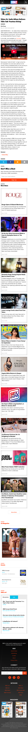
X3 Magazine (5, 523)
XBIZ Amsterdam (21, 690)
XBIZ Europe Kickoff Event (10, 609)
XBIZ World (7, 690)
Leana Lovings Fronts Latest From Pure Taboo (13, 311)
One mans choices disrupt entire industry (13, 615)
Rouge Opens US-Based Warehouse (12, 204)
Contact (14, 655)
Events (3, 565)
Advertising (14, 653)
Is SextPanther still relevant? (10, 621)
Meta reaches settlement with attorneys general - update (13, 628)
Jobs (14, 597)
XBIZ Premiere (7, 692)
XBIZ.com (7, 685)
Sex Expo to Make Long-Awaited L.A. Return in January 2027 (13, 405)
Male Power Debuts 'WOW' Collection (13, 467)
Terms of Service (13, 727)
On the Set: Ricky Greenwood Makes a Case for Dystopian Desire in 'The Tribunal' (13, 235)
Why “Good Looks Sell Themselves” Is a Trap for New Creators (13, 602)
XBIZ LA (21, 685)
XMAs (20, 695)
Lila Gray (3, 26)
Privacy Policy (14, 660)
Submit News (14, 651)
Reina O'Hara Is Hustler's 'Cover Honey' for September (13, 342)
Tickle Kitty (5, 155)
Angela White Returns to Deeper (11, 373)
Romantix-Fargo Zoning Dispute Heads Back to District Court (13, 275)
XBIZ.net (4, 592)
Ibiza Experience (6, 580)
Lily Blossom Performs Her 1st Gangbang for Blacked (11, 435)
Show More (14, 512)
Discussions (6, 597)
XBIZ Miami (20, 688)
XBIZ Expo (20, 692)
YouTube (18, 38)
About (14, 658)
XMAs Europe (5, 570)
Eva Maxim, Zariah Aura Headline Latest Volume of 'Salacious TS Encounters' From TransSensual (14, 496)
